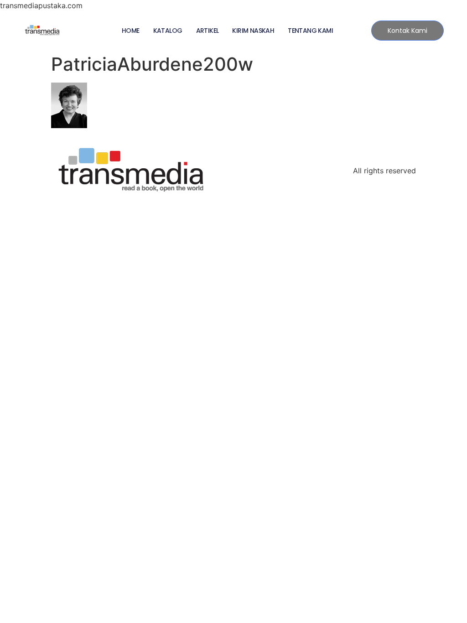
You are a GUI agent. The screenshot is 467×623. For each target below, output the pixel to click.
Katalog (167, 30)
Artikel (207, 30)
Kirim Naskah (253, 30)
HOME (131, 30)
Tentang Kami (310, 30)
